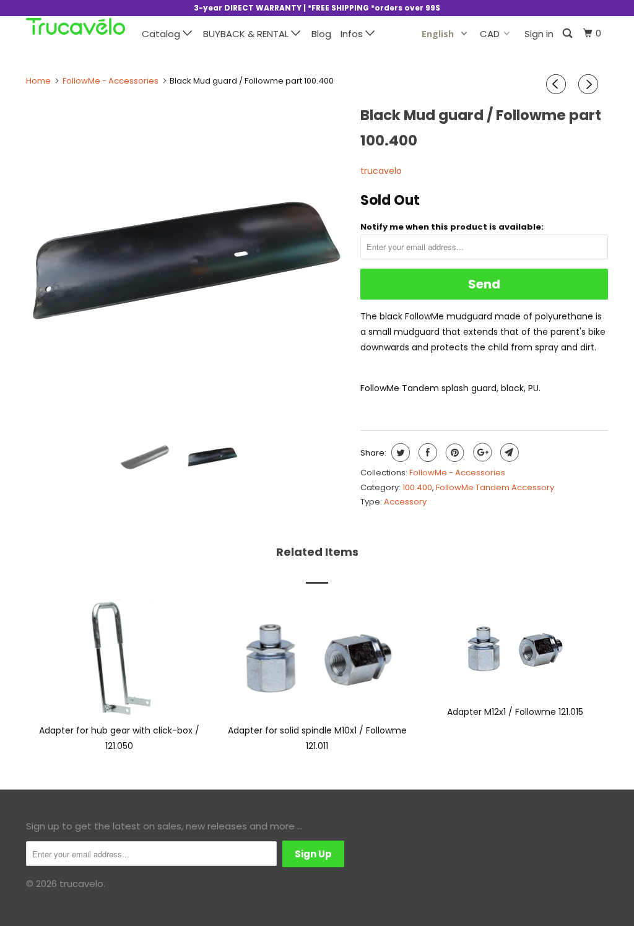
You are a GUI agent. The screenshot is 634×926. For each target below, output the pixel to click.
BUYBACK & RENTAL (247, 33)
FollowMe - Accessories (457, 472)
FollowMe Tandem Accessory (495, 487)
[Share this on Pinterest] (453, 452)
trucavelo (381, 171)
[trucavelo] (75, 26)
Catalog (162, 33)
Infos (353, 33)
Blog (321, 33)
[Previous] (558, 84)
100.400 (417, 487)
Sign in (539, 33)
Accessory (405, 502)
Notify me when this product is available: (452, 227)
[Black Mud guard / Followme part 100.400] (187, 261)
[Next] (590, 84)
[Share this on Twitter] (399, 452)
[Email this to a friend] (508, 452)
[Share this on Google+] (481, 452)
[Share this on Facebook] (426, 452)
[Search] (568, 34)
